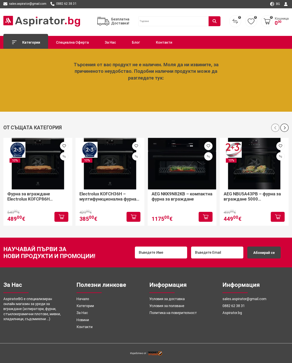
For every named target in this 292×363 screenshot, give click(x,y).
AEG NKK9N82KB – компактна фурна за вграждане (182, 196)
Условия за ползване (166, 306)
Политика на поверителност (173, 313)
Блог (136, 42)
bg (277, 4)
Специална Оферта (72, 42)
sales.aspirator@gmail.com (27, 4)
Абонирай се (264, 253)
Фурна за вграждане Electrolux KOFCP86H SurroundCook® (28, 196)
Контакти (164, 42)
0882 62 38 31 (65, 4)
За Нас (110, 42)
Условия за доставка (167, 299)
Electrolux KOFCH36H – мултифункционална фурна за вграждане (107, 196)
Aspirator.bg (232, 313)
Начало (82, 299)
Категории (31, 42)
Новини (82, 320)
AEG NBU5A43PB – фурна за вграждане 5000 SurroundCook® (252, 196)
